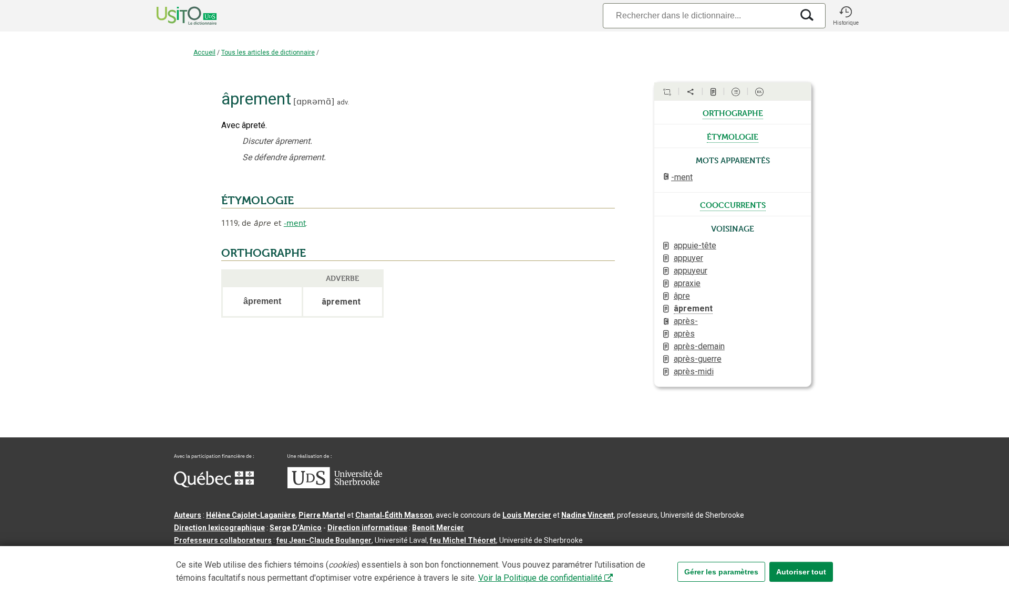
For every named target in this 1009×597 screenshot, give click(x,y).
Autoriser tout (801, 572)
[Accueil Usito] (175, 16)
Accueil (204, 52)
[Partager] (690, 92)
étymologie (732, 136)
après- (686, 321)
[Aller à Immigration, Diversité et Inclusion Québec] (214, 484)
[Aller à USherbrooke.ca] (334, 485)
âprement (693, 308)
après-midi (694, 371)
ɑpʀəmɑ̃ (313, 102)
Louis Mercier (526, 515)
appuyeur (690, 271)
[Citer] (667, 92)
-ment (295, 223)
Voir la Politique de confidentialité (540, 578)
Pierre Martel (321, 515)
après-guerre (698, 359)
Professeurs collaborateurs (223, 540)
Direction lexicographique (219, 527)
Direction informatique (367, 527)
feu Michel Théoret (463, 540)
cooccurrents (733, 204)
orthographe (733, 112)
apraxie (687, 283)
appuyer (688, 258)
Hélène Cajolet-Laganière (250, 515)
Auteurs (187, 515)
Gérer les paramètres (721, 572)
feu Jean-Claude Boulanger (324, 540)
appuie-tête (695, 245)
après (684, 334)
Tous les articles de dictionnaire (268, 52)
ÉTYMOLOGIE (257, 200)
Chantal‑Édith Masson (394, 515)
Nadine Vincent (587, 515)
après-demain (699, 346)
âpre (682, 296)
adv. (343, 102)
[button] (845, 16)
